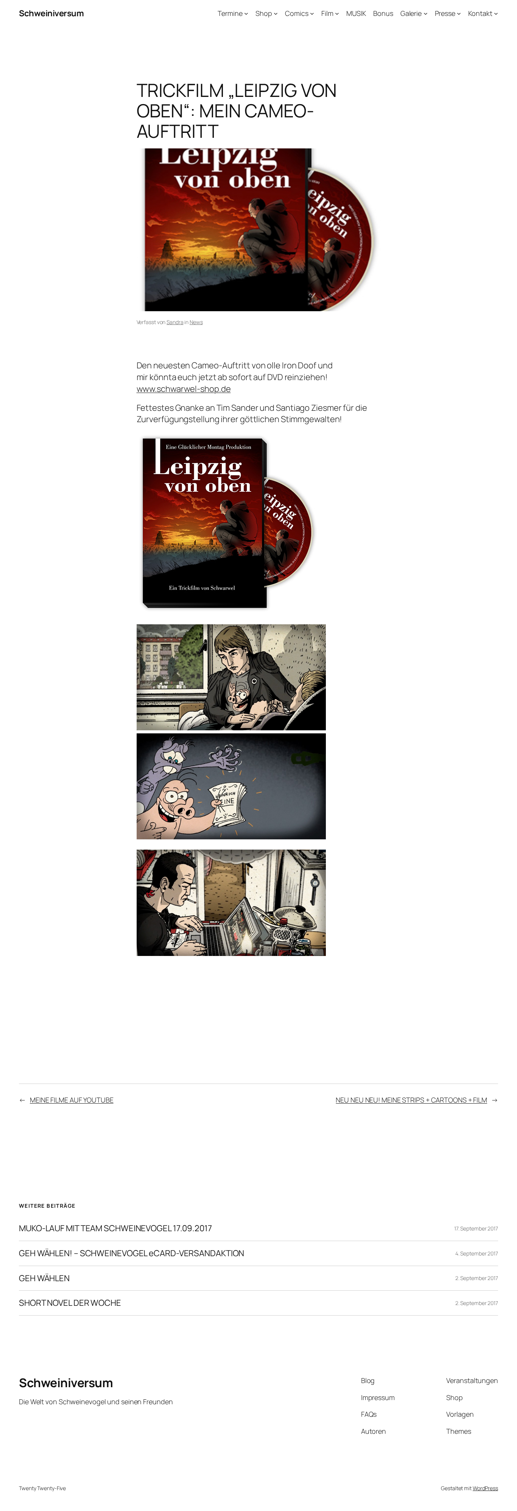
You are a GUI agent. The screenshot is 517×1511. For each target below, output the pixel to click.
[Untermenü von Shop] (276, 13)
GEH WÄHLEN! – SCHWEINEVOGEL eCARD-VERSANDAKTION (131, 1253)
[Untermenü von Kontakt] (496, 13)
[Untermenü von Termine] (246, 13)
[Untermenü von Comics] (312, 13)
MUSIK (356, 13)
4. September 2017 (476, 1253)
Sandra (175, 322)
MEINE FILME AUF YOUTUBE (72, 1099)
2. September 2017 (476, 1278)
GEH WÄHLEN (44, 1278)
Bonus (383, 13)
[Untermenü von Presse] (459, 13)
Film (327, 13)
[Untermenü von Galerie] (426, 13)
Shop (263, 13)
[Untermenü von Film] (337, 13)
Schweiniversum (51, 13)
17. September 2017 (476, 1228)
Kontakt (480, 13)
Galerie (411, 13)
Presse (445, 13)
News (196, 322)
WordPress (485, 1488)
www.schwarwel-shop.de (184, 389)
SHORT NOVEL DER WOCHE (70, 1303)
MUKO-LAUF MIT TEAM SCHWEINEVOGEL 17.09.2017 (115, 1228)
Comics (296, 13)
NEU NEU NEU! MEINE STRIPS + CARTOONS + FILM (411, 1099)
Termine (230, 13)
